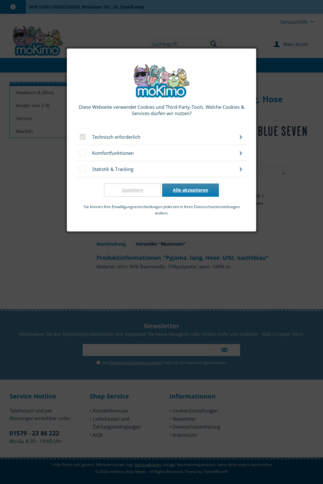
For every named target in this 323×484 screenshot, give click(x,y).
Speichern (132, 190)
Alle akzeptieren (190, 190)
